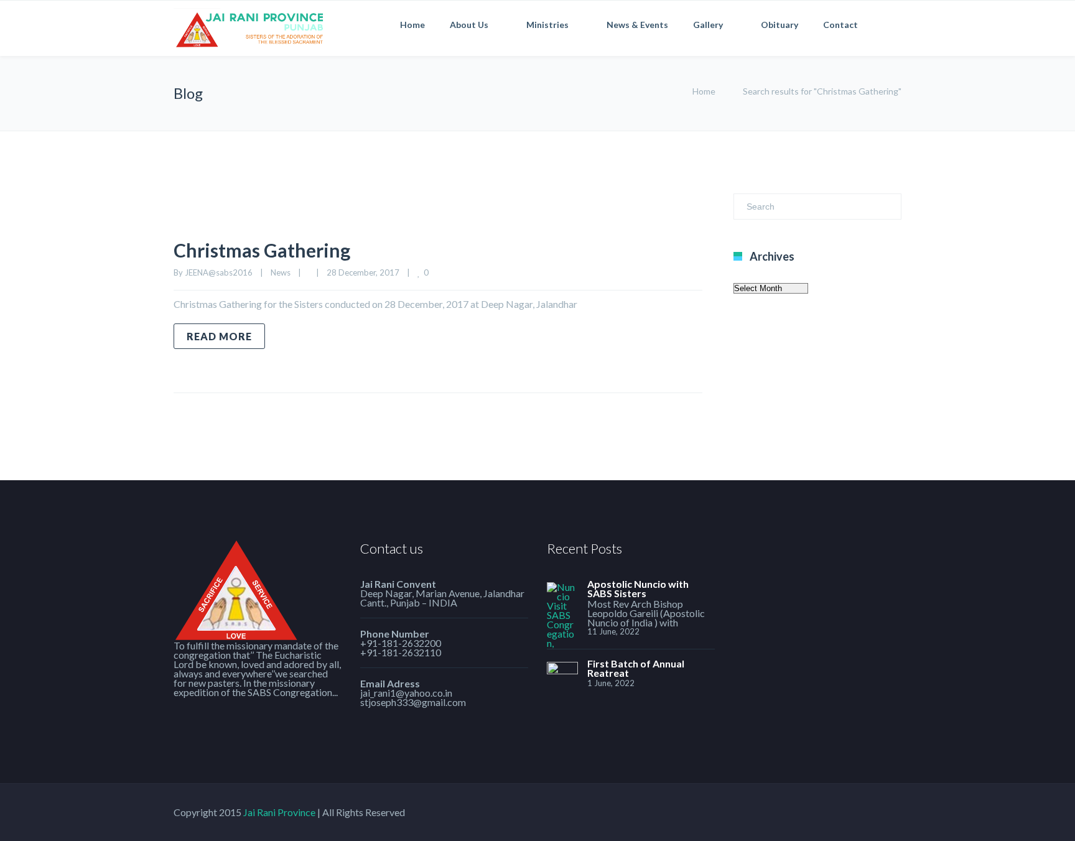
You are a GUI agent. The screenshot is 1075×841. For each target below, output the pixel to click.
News (281, 272)
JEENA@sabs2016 (219, 272)
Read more (219, 336)
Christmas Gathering (262, 250)
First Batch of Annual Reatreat (635, 668)
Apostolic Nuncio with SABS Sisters (638, 588)
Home (412, 24)
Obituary (779, 24)
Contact (840, 24)
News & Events (637, 24)
